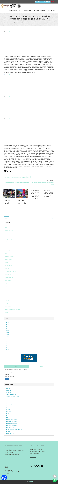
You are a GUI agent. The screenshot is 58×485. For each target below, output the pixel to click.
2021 (8, 332)
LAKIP (6, 283)
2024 (8, 326)
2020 (8, 334)
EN (54, 1)
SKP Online (7, 473)
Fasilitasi (7, 300)
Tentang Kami (12, 10)
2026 (8, 322)
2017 (8, 340)
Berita (6, 227)
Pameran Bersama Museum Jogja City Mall (17, 177)
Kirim (7, 379)
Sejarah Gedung (8, 265)
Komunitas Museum (9, 256)
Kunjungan (27, 10)
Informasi (7, 244)
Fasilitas (6, 241)
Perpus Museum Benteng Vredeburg (12, 471)
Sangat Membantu (10, 376)
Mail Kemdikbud (8, 470)
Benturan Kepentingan (10, 292)
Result (41, 366)
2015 (8, 344)
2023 (8, 328)
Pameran (7, 247)
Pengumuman (8, 306)
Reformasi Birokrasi (40, 10)
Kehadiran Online (8, 469)
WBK (6, 253)
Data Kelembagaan (9, 303)
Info (20, 10)
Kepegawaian (8, 250)
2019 (8, 336)
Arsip (7, 318)
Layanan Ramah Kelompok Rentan (12, 309)
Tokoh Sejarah (8, 280)
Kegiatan (7, 236)
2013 (8, 347)
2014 (8, 345)
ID (52, 1)
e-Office (6, 467)
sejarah (6, 262)
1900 (8, 349)
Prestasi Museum (8, 259)
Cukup (7, 374)
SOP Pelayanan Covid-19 (10, 271)
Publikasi (7, 295)
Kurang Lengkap (9, 372)
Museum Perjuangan (9, 277)
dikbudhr (6, 466)
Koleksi (6, 233)
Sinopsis (6, 312)
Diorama (6, 289)
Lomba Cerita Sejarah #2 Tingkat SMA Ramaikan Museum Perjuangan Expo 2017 (29, 183)
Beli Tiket (37, 1)
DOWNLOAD (9, 384)
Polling (16, 366)
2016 (8, 342)
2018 (8, 338)
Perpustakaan (8, 274)
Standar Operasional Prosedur (11, 297)
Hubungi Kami (52, 10)
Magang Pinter (46, 1)
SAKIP (6, 286)
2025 (8, 324)
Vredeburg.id (30, 481)
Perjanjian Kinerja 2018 (10, 239)
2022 (8, 330)
